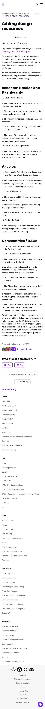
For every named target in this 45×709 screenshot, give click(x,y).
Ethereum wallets (8, 415)
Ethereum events (8, 582)
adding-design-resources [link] (17, 16)
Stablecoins (6, 481)
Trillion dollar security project (13, 662)
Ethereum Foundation (10, 600)
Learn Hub (6, 401)
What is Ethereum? (9, 406)
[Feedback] (40, 704)
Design (37, 14)
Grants (4, 542)
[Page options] (14, 43)
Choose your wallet (9, 468)
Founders (5, 560)
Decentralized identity (10, 498)
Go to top (24, 382)
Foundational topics (9, 547)
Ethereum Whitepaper (10, 626)
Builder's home (7, 520)
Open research (7, 644)
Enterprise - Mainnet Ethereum (14, 556)
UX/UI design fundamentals (12, 551)
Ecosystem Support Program (13, 609)
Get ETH (5, 472)
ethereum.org (8, 14)
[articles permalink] (1, 166)
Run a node (6, 432)
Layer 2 (5, 507)
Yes (9, 365)
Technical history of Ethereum (13, 640)
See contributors (24, 349)
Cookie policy (22, 699)
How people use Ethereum (12, 445)
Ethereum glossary (9, 450)
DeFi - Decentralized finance (13, 490)
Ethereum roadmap (9, 631)
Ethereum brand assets (22, 679)
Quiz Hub (5, 441)
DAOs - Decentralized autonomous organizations (20, 494)
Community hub (8, 573)
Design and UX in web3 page (17, 51)
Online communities (9, 578)
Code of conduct (22, 683)
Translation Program (9, 591)
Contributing (24, 14)
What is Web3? (7, 419)
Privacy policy (22, 691)
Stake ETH (6, 503)
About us (22, 675)
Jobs (22, 687)
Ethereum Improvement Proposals (14, 648)
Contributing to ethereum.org (13, 587)
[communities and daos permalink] (1, 241)
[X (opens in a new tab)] (25, 669)
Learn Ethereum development (13, 538)
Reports (5, 657)
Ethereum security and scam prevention (17, 437)
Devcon (6, 613)
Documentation (7, 529)
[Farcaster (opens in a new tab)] (19, 669)
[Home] (3, 4)
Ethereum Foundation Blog (13, 604)
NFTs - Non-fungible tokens (12, 485)
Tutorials (5, 525)
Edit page (22, 44)
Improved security (9, 635)
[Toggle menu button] (41, 4)
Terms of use (23, 695)
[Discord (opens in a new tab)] (31, 669)
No (21, 365)
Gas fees (5, 428)
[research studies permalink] (1, 90)
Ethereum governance (10, 653)
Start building (7, 534)
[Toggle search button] (36, 4)
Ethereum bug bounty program (13, 595)
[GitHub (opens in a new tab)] (13, 669)
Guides (4, 463)
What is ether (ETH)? (10, 410)
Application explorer (9, 476)
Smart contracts (8, 423)
